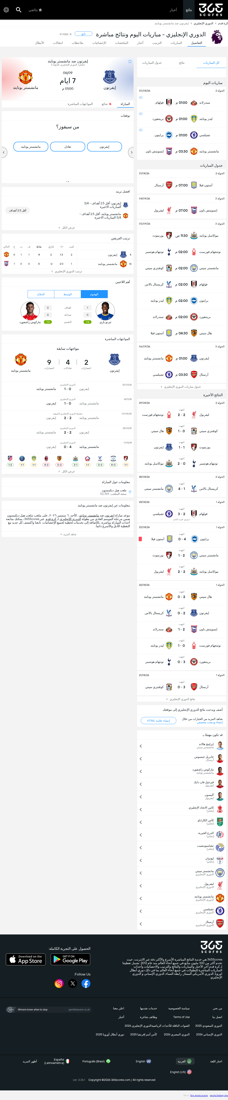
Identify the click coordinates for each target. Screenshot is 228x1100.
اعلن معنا (118, 1008)
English (140, 1061)
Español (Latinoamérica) (54, 1061)
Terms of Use (181, 1017)
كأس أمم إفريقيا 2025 (143, 1034)
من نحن (217, 1008)
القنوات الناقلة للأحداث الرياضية (170, 1025)
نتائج (189, 10)
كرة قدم (223, 23)
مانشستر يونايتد (89, 515)
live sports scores (199, 1095)
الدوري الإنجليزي (203, 23)
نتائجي (33, 10)
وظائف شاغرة (148, 1017)
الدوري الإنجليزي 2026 (138, 1025)
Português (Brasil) (93, 1061)
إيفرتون (109, 515)
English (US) (178, 1072)
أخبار (173, 10)
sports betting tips (219, 1095)
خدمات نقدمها (148, 1008)
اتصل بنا (217, 1017)
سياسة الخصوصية (179, 1008)
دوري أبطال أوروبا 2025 (110, 1034)
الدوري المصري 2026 (177, 1034)
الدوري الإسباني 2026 (209, 1034)
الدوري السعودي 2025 (208, 1025)
